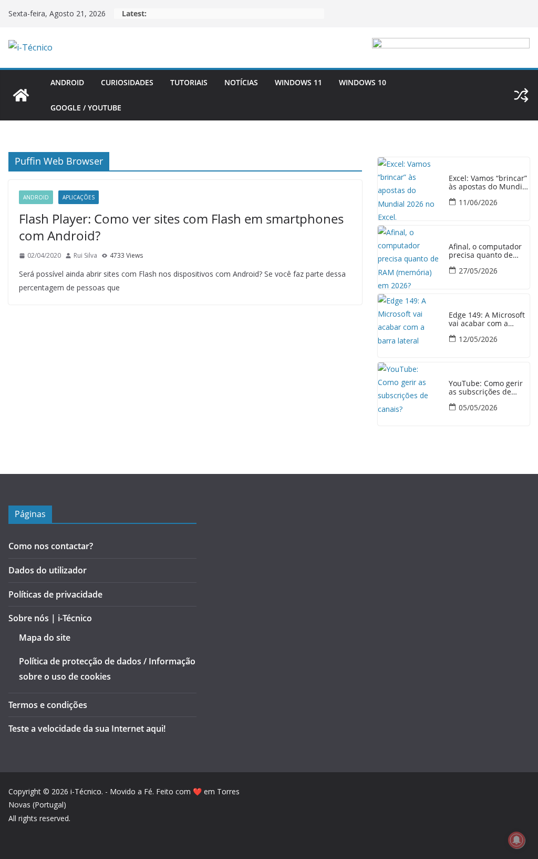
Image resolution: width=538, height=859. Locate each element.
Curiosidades (127, 82)
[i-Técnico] (21, 95)
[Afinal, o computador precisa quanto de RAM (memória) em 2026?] (409, 257)
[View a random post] (521, 95)
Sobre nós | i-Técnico (50, 618)
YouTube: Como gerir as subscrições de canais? (486, 388)
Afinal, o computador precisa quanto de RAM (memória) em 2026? (485, 251)
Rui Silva (85, 255)
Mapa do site (44, 637)
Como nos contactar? (50, 546)
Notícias (241, 82)
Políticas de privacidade (55, 594)
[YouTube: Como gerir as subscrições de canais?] (409, 394)
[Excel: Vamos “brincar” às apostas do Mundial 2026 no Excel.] (409, 188)
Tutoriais (189, 82)
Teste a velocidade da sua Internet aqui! (86, 728)
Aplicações (79, 197)
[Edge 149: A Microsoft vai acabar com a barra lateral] (409, 325)
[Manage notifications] (516, 840)
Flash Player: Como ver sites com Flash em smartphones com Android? (181, 227)
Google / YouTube (85, 108)
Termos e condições (47, 705)
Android (67, 82)
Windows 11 (298, 82)
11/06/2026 (478, 202)
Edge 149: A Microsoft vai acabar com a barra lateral (487, 320)
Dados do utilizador (47, 570)
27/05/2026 (478, 271)
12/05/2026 (478, 339)
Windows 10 (362, 82)
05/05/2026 (478, 407)
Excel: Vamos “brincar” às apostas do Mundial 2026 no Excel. (489, 183)
